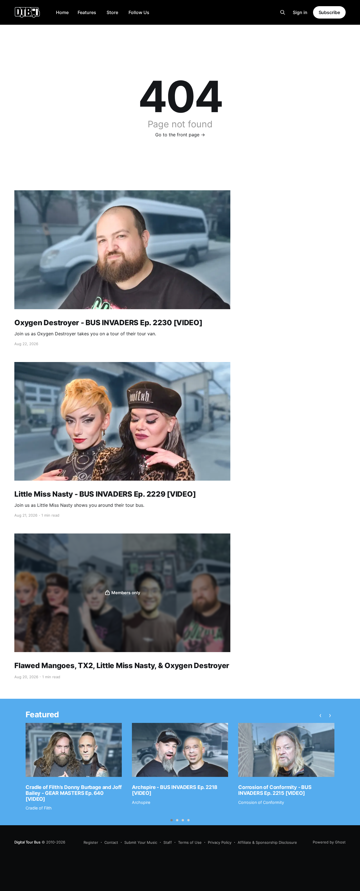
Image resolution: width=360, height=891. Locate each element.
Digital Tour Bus (27, 842)
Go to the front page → (180, 134)
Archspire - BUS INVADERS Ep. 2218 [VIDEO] (174, 790)
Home (62, 12)
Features (87, 12)
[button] (171, 820)
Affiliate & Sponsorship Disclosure (267, 842)
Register (91, 842)
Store (112, 12)
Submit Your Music (140, 842)
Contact (111, 842)
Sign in (300, 12)
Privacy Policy (219, 842)
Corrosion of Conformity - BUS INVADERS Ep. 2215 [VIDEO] (275, 790)
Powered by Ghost (329, 842)
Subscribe (329, 12)
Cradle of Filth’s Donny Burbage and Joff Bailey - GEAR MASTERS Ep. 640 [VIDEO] (74, 793)
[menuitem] (62, 12)
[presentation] (320, 715)
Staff (167, 842)
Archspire (141, 802)
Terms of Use (190, 842)
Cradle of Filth (39, 808)
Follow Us (139, 12)
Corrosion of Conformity (261, 802)
